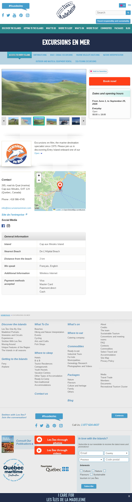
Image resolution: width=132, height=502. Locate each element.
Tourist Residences (43, 363)
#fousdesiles (16, 5)
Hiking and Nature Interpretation (49, 332)
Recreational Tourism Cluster (114, 386)
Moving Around (8, 344)
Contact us (41, 393)
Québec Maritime (17, 470)
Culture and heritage (77, 385)
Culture (87, 471)
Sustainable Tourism (110, 333)
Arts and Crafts (42, 341)
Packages (74, 375)
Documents (106, 383)
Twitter (8, 15)
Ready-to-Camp (42, 379)
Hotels (38, 357)
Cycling (38, 338)
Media (103, 374)
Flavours (72, 382)
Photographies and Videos (80, 366)
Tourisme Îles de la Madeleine (66, 10)
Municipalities (74, 360)
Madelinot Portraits (10, 332)
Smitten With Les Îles (12, 341)
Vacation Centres (43, 373)
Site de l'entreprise (13, 214)
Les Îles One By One (11, 329)
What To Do (42, 324)
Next (83, 121)
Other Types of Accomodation (48, 376)
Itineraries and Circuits (12, 335)
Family (71, 389)
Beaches (39, 329)
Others (71, 392)
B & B (37, 360)
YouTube (14, 15)
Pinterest (21, 15)
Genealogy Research (77, 363)
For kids (71, 357)
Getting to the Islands (15, 359)
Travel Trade (106, 377)
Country (109, 453)
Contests (105, 346)
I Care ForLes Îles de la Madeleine (66, 497)
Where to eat (75, 333)
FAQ (103, 342)
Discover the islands (14, 324)
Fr (129, 5)
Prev (4, 121)
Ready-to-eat (74, 351)
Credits (104, 327)
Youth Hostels (41, 370)
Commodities (76, 346)
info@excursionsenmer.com (16, 208)
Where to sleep (44, 353)
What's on (74, 324)
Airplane (5, 367)
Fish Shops (40, 344)
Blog (70, 400)
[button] (60, 186)
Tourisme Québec (55, 468)
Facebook (3, 15)
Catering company (76, 337)
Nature (71, 379)
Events (38, 335)
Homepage (5, 315)
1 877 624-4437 (90, 424)
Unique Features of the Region (16, 347)
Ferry (4, 363)
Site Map (105, 358)
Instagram (27, 15)
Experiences (7, 338)
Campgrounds (41, 367)
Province (84, 459)
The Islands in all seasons (14, 350)
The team (105, 330)
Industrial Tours (75, 354)
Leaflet (58, 210)
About (103, 324)
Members (105, 380)
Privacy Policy (107, 361)
